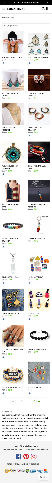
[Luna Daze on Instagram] (33, 459)
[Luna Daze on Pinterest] (26, 459)
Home (4, 18)
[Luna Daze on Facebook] (18, 459)
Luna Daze (17, 464)
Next (47, 3)
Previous (4, 3)
